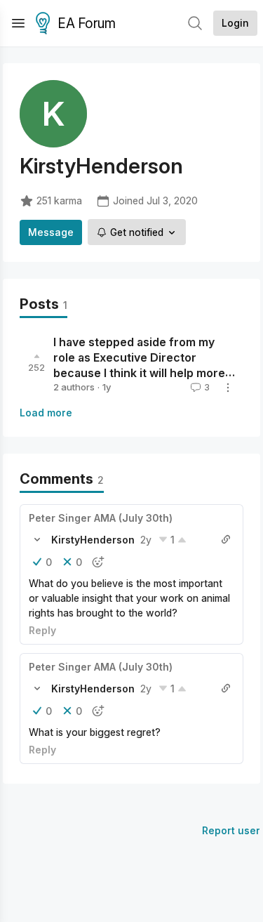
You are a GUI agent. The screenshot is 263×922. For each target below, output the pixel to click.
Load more (46, 413)
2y (145, 540)
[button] (37, 539)
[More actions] (228, 388)
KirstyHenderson (93, 540)
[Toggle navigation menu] (18, 23)
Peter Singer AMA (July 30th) (101, 518)
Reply (42, 630)
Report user (231, 830)
